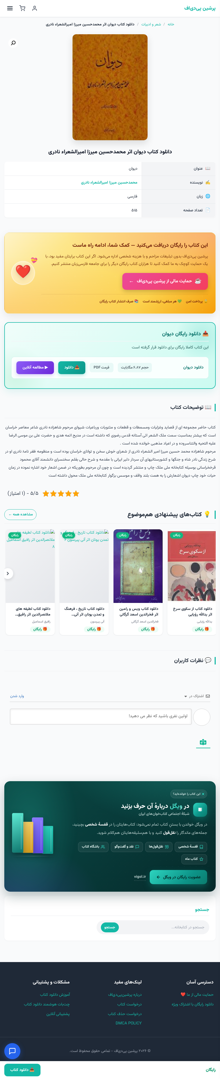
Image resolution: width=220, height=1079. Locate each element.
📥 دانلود (71, 367)
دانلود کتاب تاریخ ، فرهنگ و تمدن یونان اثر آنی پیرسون (84, 614)
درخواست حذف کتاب (125, 1014)
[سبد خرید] (22, 8)
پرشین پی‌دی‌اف (200, 8)
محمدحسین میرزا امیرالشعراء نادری (109, 183)
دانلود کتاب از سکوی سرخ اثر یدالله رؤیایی (192, 612)
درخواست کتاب (129, 1004)
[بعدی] (7, 573)
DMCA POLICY (129, 1023)
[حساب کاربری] (34, 8)
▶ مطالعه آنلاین (35, 367)
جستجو (109, 927)
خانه (171, 25)
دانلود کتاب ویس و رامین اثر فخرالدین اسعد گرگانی (138, 612)
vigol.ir (140, 877)
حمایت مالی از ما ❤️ (197, 995)
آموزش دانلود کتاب (55, 995)
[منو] (10, 8)
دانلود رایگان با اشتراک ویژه (193, 1004)
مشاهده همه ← (20, 514)
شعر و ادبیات (151, 25)
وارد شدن (17, 696)
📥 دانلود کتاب (22, 1070)
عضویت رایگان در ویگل (182, 877)
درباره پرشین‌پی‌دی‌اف (125, 995)
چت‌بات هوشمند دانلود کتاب (47, 1004)
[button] (13, 43)
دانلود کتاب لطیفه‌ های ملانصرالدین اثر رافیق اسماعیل (33, 614)
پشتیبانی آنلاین (58, 1014)
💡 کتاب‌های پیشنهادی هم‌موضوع (169, 514)
